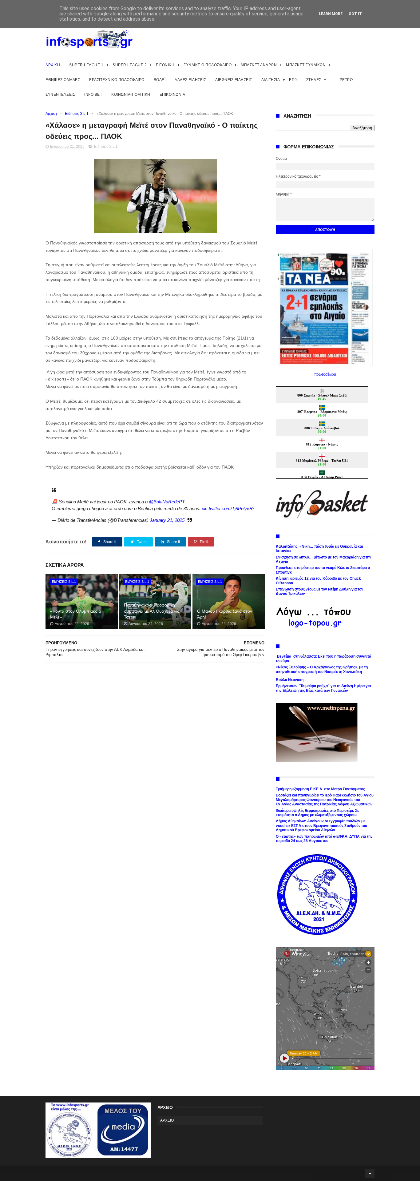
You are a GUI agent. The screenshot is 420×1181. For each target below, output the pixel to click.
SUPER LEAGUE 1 (86, 65)
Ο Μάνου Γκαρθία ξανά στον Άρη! (224, 614)
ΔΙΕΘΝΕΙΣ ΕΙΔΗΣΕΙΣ (233, 80)
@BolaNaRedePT (166, 501)
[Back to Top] (369, 1173)
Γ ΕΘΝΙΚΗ (165, 65)
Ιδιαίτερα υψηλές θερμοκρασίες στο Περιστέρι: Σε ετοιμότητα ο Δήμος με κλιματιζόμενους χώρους (317, 812)
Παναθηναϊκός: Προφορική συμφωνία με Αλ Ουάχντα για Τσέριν (152, 611)
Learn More (331, 14)
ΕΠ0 (293, 80)
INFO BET (93, 94)
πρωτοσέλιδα (325, 374)
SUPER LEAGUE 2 (130, 65)
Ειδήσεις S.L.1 (77, 113)
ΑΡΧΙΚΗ (53, 65)
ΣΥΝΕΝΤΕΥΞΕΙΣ (60, 94)
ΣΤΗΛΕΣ (313, 80)
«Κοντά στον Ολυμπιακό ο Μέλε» (75, 614)
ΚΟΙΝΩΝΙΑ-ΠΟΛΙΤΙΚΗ (130, 94)
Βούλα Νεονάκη (289, 680)
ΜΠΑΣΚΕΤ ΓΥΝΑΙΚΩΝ (306, 65)
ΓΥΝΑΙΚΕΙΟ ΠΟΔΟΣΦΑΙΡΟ (208, 65)
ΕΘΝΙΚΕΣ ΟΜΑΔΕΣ (63, 80)
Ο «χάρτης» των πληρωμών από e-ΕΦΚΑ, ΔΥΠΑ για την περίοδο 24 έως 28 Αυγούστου (324, 838)
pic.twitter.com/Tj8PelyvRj (228, 508)
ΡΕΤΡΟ (346, 80)
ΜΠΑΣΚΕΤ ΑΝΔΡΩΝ (259, 65)
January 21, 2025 (167, 520)
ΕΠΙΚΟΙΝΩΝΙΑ (172, 94)
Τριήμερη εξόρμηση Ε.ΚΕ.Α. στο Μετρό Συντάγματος (320, 789)
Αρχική (51, 113)
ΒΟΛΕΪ (160, 80)
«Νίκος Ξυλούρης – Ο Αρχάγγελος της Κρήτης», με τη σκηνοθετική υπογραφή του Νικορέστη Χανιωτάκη (322, 669)
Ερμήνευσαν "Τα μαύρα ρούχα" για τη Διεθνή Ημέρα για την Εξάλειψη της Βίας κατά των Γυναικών (323, 688)
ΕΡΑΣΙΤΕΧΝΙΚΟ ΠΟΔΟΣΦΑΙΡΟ (117, 80)
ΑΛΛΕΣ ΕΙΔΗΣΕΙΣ (190, 80)
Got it (355, 14)
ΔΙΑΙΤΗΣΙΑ (270, 80)
